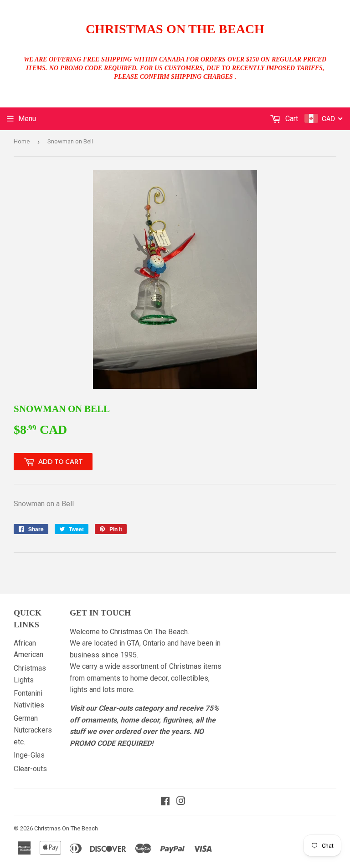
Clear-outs (30, 768)
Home (22, 141)
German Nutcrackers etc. (33, 730)
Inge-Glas (29, 755)
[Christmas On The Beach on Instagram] (180, 802)
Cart (290, 118)
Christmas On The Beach (175, 29)
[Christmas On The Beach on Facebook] (165, 802)
